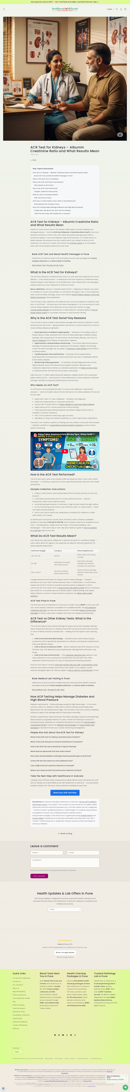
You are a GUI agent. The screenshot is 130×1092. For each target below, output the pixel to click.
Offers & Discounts (19, 995)
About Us (16, 988)
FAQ (14, 1002)
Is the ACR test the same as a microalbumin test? (51, 761)
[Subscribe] (80, 909)
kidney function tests (89, 368)
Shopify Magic (38, 818)
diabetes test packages (66, 725)
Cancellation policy (96, 1058)
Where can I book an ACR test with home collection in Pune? (56, 770)
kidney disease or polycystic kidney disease (77, 404)
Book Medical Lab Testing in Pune (46, 204)
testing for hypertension (77, 349)
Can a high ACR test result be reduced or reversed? (52, 765)
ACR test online (76, 243)
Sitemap (16, 1028)
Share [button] (34, 160)
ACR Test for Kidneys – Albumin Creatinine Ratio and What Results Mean (60, 173)
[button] (4, 9)
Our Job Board (18, 985)
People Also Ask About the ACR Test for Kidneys (52, 210)
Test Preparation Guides (21, 998)
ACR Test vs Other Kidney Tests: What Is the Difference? (54, 201)
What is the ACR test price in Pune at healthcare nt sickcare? (56, 742)
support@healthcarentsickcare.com (56, 1081)
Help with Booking (19, 992)
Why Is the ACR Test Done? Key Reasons (48, 182)
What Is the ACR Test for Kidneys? (46, 179)
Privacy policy (59, 1058)
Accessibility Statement (21, 1015)
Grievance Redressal (20, 1022)
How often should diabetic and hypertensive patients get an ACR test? (60, 756)
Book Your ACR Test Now (65, 793)
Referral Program (19, 1005)
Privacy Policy (87, 1081)
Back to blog (66, 833)
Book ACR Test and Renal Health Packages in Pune (53, 176)
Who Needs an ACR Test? (44, 185)
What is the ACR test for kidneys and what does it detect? (55, 737)
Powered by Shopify (37, 1058)
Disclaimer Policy (19, 1012)
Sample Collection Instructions (46, 191)
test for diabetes (39, 340)
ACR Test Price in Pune (42, 198)
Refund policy (49, 1058)
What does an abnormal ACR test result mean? (50, 751)
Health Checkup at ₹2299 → (115, 1078)
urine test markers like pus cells (67, 665)
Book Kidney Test (39, 265)
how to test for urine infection (80, 670)
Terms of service (70, 1058)
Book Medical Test (39, 690)
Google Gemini (86, 815)
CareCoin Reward (19, 1008)
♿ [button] (3, 1088)
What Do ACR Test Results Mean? (45, 195)
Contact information (82, 1058)
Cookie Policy (17, 1018)
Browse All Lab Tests (55, 265)
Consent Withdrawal (20, 1025)
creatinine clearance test (75, 655)
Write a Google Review (65, 952)
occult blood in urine (89, 665)
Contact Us (17, 981)
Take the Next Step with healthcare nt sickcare (52, 214)
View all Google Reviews (65, 957)
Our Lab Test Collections (21, 978)
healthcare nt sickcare (24, 1058)
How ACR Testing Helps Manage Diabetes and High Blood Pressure (58, 207)
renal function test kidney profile (71, 588)
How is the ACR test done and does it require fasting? (53, 746)
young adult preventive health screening (66, 425)
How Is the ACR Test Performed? (45, 188)
